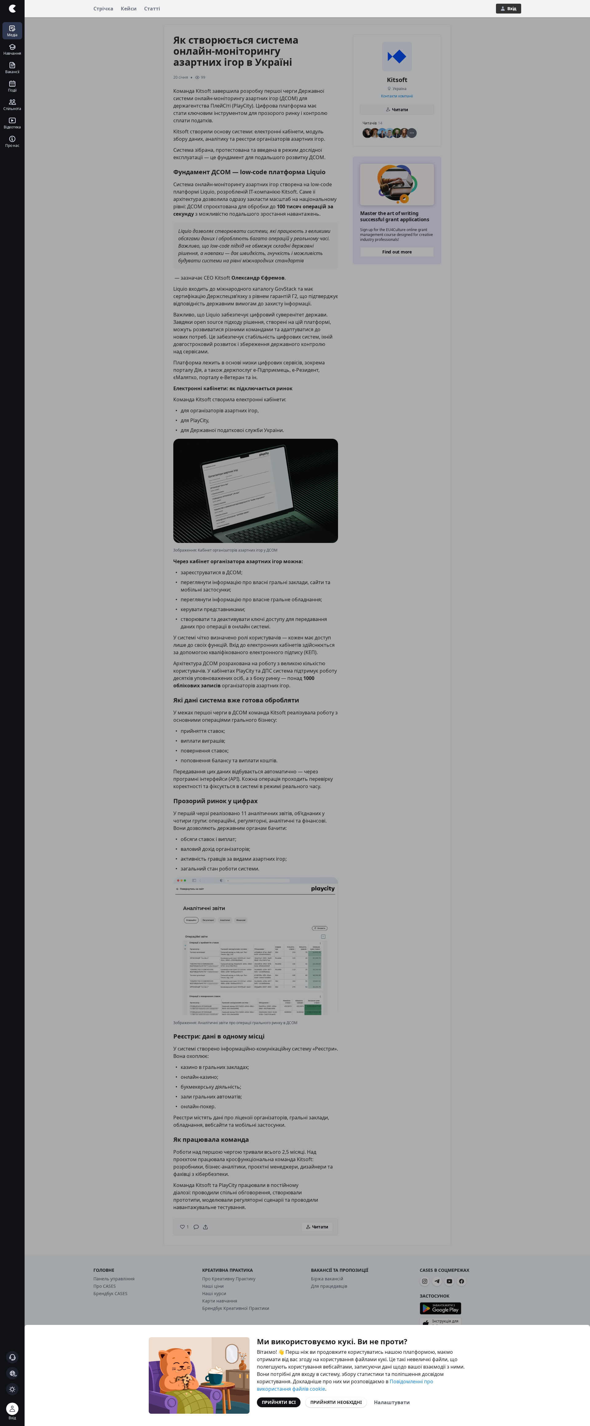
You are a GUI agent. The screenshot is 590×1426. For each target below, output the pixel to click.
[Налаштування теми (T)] (12, 1389)
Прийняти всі (279, 1402)
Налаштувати (392, 1402)
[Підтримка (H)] (12, 1357)
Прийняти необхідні (336, 1402)
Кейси (129, 8)
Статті (152, 8)
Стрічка (103, 8)
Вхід (511, 8)
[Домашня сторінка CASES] (12, 8)
